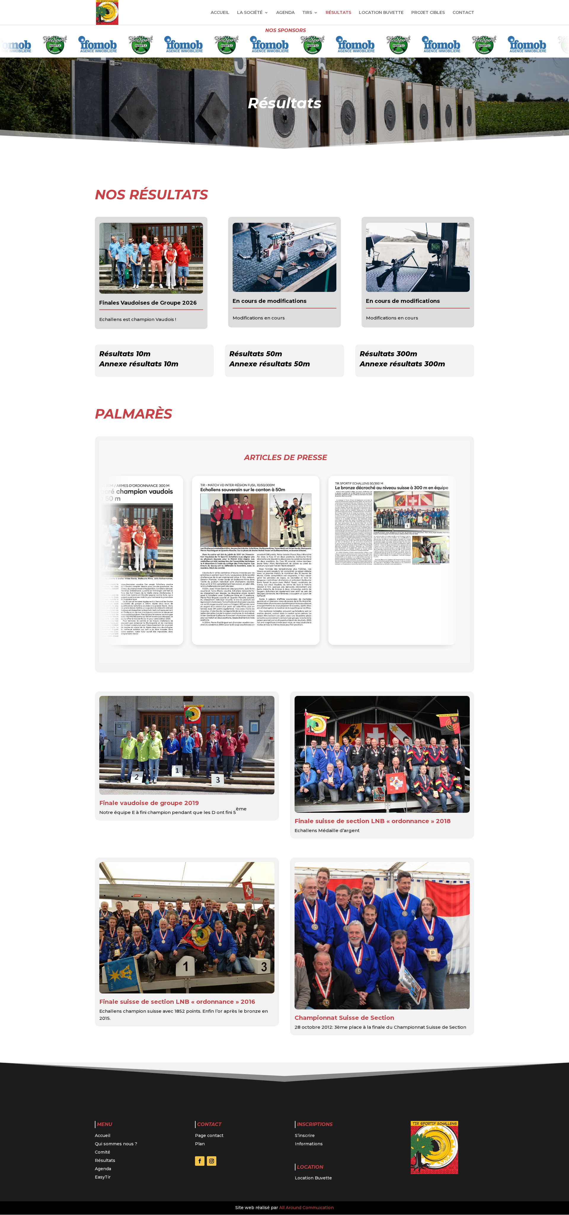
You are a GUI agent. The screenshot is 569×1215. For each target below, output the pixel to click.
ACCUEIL (220, 12)
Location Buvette (313, 1178)
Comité (102, 1152)
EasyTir (103, 1177)
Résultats (105, 1160)
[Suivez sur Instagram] (211, 1161)
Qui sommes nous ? (116, 1143)
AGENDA (285, 12)
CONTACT (463, 12)
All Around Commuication (306, 1207)
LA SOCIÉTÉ (250, 12)
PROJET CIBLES (428, 12)
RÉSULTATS (338, 12)
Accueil (102, 1135)
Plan (200, 1143)
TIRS (307, 12)
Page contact (209, 1135)
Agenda (103, 1168)
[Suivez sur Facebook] (199, 1161)
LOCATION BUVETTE (381, 12)
